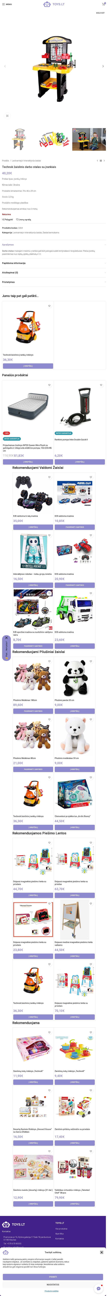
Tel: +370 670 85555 (12, 1243)
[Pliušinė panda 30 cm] (75, 677)
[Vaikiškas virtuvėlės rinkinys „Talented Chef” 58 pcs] (75, 1167)
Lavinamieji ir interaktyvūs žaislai (26, 161)
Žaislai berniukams (51, 232)
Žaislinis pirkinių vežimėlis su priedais (72, 1129)
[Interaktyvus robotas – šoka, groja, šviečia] (33, 551)
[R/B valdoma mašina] (75, 493)
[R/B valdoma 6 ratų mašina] (33, 493)
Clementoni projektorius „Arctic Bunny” (72, 816)
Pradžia (5, 161)
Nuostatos (53, 1284)
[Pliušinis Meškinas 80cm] (33, 735)
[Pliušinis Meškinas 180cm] (33, 677)
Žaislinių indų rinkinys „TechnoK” (28, 1071)
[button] (101, 1252)
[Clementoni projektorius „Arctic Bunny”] (75, 794)
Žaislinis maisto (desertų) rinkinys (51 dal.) (33, 1190)
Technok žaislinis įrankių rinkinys (18, 355)
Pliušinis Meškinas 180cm (25, 700)
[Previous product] (97, 160)
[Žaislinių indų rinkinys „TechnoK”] (33, 1048)
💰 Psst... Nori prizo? (6, 650)
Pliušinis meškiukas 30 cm (67, 758)
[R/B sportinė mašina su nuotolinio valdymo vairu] (33, 609)
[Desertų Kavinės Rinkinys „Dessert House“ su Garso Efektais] (33, 1106)
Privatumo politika (51, 1291)
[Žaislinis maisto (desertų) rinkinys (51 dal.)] (33, 1167)
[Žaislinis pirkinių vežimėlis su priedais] (75, 1106)
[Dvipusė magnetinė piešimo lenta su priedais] (33, 859)
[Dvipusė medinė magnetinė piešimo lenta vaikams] (75, 920)
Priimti (53, 1277)
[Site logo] (54, 4)
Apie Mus (59, 1234)
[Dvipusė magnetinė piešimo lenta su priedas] (75, 859)
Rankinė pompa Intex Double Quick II (71, 439)
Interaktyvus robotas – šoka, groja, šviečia (32, 574)
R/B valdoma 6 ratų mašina (25, 516)
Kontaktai (59, 1239)
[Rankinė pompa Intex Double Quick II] (80, 406)
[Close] (6, 638)
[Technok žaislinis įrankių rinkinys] (28, 327)
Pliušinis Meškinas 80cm (24, 758)
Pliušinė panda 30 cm (64, 700)
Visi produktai (61, 1229)
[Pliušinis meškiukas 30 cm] (75, 735)
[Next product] (104, 160)
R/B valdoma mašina (64, 516)
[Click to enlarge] (7, 116)
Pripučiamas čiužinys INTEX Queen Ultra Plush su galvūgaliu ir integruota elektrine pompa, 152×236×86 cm (27, 448)
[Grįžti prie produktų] (101, 160)
